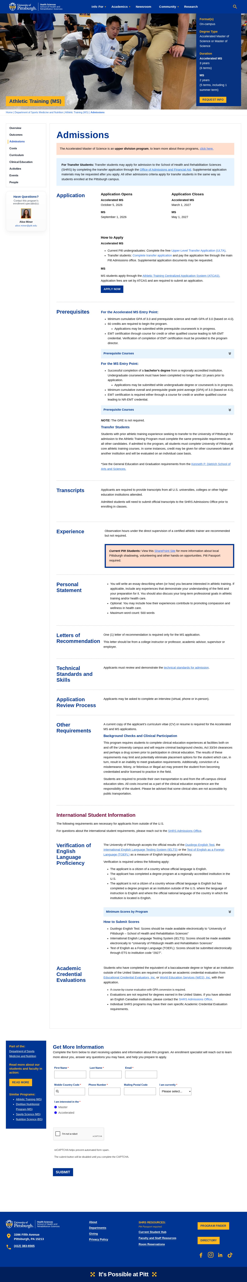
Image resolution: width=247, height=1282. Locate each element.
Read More (20, 1082)
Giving (93, 1233)
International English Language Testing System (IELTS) (141, 849)
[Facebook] (201, 1254)
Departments (97, 1227)
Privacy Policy (98, 1239)
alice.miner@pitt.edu (26, 225)
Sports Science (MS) (28, 1114)
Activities (15, 168)
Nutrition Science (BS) (29, 1119)
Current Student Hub (152, 1232)
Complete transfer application (152, 255)
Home (9, 112)
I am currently (167, 1084)
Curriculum (16, 155)
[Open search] (235, 6)
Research (191, 6)
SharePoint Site (164, 551)
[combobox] (69, 1091)
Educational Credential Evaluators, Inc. (130, 977)
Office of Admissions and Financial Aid (165, 169)
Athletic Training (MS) (77, 112)
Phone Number (97, 1084)
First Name (60, 1067)
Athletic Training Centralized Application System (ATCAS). (181, 275)
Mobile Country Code (66, 1084)
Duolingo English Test (199, 844)
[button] (168, 353)
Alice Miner (26, 221)
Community (167, 6)
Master (63, 1107)
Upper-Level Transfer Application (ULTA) (198, 250)
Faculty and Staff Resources (157, 1238)
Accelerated (66, 1112)
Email (128, 1067)
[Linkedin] (220, 1254)
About (93, 1222)
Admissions (17, 141)
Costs (13, 148)
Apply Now (112, 289)
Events (13, 175)
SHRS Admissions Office (184, 831)
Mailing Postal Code (136, 1084)
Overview (15, 128)
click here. (207, 148)
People (13, 182)
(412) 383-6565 (24, 1246)
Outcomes (16, 134)
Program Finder (213, 1225)
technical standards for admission (186, 667)
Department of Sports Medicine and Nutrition (39, 112)
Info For (97, 6)
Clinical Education (21, 162)
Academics (119, 6)
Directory (208, 1240)
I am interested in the (66, 1101)
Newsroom (143, 6)
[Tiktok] (230, 1254)
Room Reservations (152, 1244)
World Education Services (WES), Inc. (185, 977)
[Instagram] (210, 1254)
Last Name (96, 1067)
